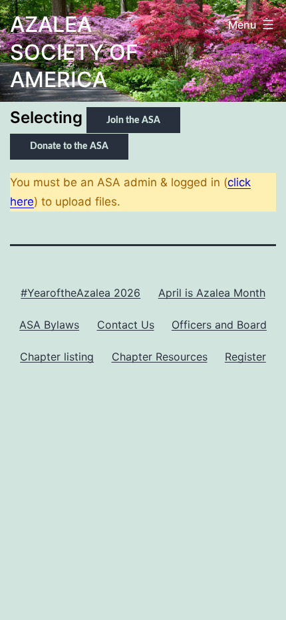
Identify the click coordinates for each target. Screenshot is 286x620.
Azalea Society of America (74, 51)
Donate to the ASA (69, 146)
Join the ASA (133, 120)
